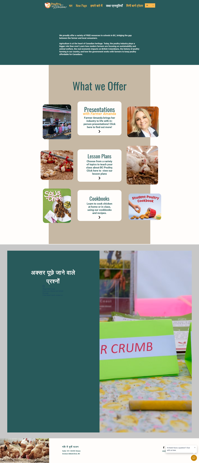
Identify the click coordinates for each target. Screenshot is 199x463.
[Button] (99, 131)
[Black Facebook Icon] (163, 447)
